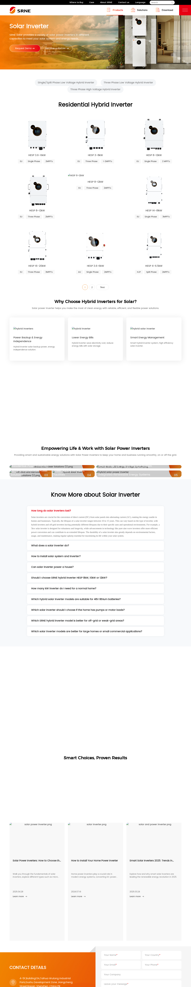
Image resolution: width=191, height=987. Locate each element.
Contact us (123, 2)
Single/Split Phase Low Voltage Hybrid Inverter (66, 83)
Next (102, 287)
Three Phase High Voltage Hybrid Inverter (95, 89)
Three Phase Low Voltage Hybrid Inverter (128, 83)
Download (167, 10)
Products (118, 10)
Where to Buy (76, 2)
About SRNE (106, 2)
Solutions (142, 10)
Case (91, 2)
